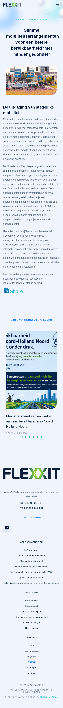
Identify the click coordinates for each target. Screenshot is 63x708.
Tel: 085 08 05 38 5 (31, 502)
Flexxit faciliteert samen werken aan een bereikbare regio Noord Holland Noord (29, 421)
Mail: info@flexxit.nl (31, 507)
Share (16, 291)
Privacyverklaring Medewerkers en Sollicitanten (32, 691)
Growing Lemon (49, 697)
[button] (57, 4)
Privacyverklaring (31, 685)
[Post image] (31, 370)
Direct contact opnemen (31, 517)
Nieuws (20, 20)
